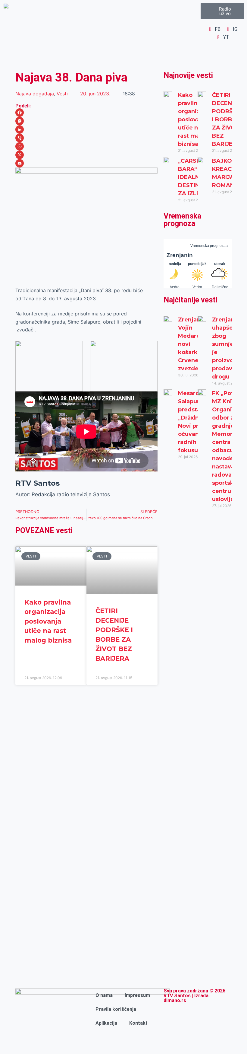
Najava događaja (34, 94)
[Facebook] (86, 112)
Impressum (137, 995)
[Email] (86, 163)
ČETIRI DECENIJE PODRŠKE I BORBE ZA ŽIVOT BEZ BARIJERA (226, 119)
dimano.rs (175, 1000)
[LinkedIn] (86, 129)
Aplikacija (106, 1023)
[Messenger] (86, 121)
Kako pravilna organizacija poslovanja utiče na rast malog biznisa (48, 621)
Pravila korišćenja (115, 1009)
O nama (104, 995)
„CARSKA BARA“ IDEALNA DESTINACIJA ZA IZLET (197, 177)
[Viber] (86, 138)
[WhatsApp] (86, 146)
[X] (86, 155)
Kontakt (138, 1023)
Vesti (62, 94)
